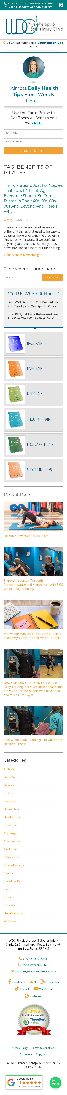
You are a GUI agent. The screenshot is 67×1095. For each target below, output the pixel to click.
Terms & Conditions (43, 1048)
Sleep (7, 889)
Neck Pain (11, 849)
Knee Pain (11, 825)
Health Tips (12, 817)
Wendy (8, 220)
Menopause (12, 841)
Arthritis (9, 769)
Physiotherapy (14, 865)
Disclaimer (26, 1054)
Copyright (41, 1054)
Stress (8, 897)
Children (9, 793)
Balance (9, 785)
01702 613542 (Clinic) (35, 959)
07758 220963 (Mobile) (35, 965)
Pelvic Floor (12, 857)
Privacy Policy (19, 1048)
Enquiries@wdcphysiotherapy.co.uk (35, 971)
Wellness (10, 921)
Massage (10, 833)
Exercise (9, 801)
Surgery (9, 905)
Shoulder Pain (13, 881)
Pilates (8, 873)
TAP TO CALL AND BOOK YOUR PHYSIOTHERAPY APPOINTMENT (28, 5)
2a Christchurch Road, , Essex (35, 44)
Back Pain (10, 777)
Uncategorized (14, 913)
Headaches (11, 809)
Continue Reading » (23, 255)
